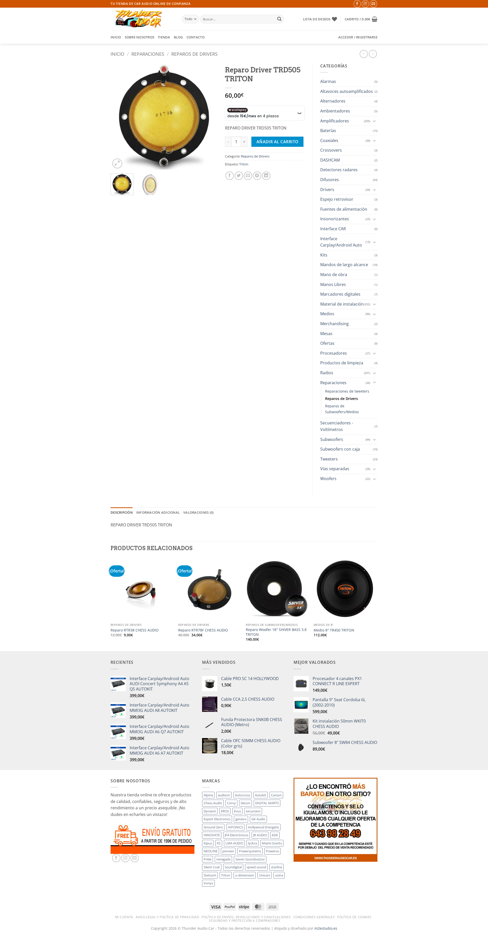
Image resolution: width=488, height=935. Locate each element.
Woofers (328, 478)
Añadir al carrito (277, 142)
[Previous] (119, 116)
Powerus (272, 851)
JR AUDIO (260, 835)
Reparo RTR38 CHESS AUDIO (135, 630)
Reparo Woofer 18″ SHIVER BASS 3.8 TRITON (276, 632)
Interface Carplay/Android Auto (341, 242)
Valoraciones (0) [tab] (198, 512)
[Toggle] (374, 121)
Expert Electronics (217, 819)
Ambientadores (335, 111)
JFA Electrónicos (236, 835)
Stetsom (210, 875)
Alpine (208, 795)
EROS (225, 811)
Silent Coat (212, 867)
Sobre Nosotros (140, 37)
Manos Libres (333, 284)
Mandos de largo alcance (344, 264)
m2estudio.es (325, 928)
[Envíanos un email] (373, 3)
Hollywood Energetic (263, 827)
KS (219, 843)
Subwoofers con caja (340, 449)
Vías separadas (334, 468)
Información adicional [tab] (158, 512)
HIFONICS (235, 827)
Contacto (196, 37)
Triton (243, 164)
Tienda (164, 37)
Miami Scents (272, 843)
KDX (275, 835)
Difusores (329, 179)
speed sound (256, 867)
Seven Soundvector (250, 859)
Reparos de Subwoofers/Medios (342, 409)
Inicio (116, 37)
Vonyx (208, 883)
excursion (253, 811)
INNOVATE (212, 835)
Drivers (327, 189)
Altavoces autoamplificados (346, 91)
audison (224, 795)
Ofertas (327, 343)
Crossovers (331, 150)
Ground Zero (213, 827)
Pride (207, 859)
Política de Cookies (354, 917)
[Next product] (364, 54)
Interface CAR (333, 229)
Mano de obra (333, 274)
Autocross (242, 795)
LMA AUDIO (234, 843)
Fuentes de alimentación (343, 209)
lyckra (252, 843)
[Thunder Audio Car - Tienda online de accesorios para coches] (142, 19)
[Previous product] (373, 54)
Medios (327, 314)
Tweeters (329, 459)
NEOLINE (211, 851)
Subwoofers (331, 439)
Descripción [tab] (122, 512)
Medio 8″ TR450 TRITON (334, 630)
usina (279, 875)
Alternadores (332, 101)
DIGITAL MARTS (267, 803)
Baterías (328, 130)
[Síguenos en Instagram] (365, 3)
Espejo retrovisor (336, 199)
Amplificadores (334, 121)
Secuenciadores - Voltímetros (336, 426)
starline (276, 867)
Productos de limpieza (341, 363)
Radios (326, 373)
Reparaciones (147, 54)
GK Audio (258, 819)
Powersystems (250, 851)
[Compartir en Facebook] (229, 175)
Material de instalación (342, 304)
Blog (178, 37)
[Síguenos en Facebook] (357, 3)
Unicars (264, 875)
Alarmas (328, 81)
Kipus (208, 843)
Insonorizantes (334, 219)
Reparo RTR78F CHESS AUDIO (203, 630)
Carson (276, 795)
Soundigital (233, 867)
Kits (323, 255)
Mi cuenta (124, 917)
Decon (245, 803)
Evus (237, 811)
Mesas (326, 333)
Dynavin (210, 811)
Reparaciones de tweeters (347, 391)
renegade (223, 859)
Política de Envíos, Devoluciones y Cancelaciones (246, 917)
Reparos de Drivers (194, 54)
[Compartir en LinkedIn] (266, 175)
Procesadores (333, 353)
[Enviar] (279, 19)
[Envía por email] (248, 175)
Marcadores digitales (340, 294)
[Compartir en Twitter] (239, 175)
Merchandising (334, 323)
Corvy (231, 803)
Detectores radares (339, 169)
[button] (361, 19)
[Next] (208, 116)
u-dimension (244, 875)
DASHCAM (330, 160)
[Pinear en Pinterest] (257, 175)
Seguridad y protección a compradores (244, 920)
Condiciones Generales (314, 917)
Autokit (260, 795)
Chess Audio (213, 803)
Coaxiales (329, 140)
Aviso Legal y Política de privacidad (167, 917)
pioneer (228, 851)
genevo (241, 819)
